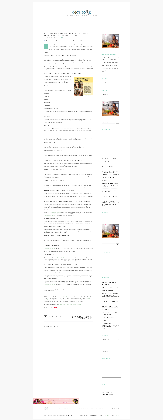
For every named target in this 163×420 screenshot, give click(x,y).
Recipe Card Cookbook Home (104, 20)
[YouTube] (118, 408)
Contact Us (117, 415)
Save (55, 307)
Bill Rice (57, 37)
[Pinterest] (116, 408)
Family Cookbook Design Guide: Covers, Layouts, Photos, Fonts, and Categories (110, 185)
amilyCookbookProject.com (50, 215)
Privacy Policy (69, 415)
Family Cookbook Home (67, 20)
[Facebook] (112, 408)
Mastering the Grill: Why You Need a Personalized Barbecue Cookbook (110, 166)
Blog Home (54, 20)
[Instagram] (114, 408)
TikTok (70, 304)
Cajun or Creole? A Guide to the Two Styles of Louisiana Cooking (109, 196)
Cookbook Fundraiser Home (84, 20)
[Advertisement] (111, 140)
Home (63, 26)
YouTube (74, 304)
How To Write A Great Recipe (55, 316)
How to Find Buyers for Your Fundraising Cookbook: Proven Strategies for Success (110, 173)
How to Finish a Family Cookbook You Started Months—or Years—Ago (110, 179)
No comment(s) (65, 37)
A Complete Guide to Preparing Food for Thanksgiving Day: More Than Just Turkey (80, 317)
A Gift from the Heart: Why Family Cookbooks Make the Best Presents (109, 160)
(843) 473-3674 (106, 415)
